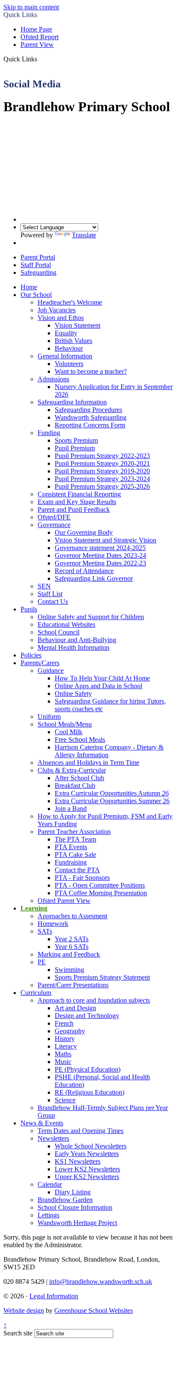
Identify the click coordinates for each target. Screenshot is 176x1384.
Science (65, 1100)
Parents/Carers (40, 662)
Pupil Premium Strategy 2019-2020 (102, 471)
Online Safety (73, 693)
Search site (17, 1333)
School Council (58, 632)
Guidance (51, 670)
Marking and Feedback (69, 954)
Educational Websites (66, 624)
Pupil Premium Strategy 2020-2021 (102, 463)
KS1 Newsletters (77, 1161)
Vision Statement (77, 325)
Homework (53, 923)
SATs (45, 931)
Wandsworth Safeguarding (90, 417)
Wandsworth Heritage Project (77, 1222)
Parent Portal (38, 257)
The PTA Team (75, 839)
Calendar (50, 1184)
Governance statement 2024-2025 (100, 547)
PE (42, 962)
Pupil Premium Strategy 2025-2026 (102, 486)
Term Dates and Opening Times (80, 1130)
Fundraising (71, 862)
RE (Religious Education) (89, 1092)
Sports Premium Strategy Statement (102, 977)
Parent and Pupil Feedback (74, 509)
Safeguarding (38, 272)
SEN (44, 586)
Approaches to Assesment (72, 916)
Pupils (29, 609)
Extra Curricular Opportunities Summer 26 (112, 800)
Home (29, 287)
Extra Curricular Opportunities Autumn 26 (112, 793)
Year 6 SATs (71, 946)
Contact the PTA (77, 870)
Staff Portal (36, 264)
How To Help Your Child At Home (102, 678)
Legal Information (53, 1296)
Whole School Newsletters (90, 1146)
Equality (66, 333)
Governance (54, 524)
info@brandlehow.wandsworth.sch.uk (100, 1281)
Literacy (66, 1046)
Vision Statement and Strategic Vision (105, 540)
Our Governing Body (84, 532)
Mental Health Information (73, 647)
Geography (70, 1031)
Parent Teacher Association (74, 831)
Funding (49, 432)
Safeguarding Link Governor (94, 578)
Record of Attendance (84, 570)
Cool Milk (68, 731)
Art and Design (75, 1008)
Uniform (49, 716)
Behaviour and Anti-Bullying (77, 639)
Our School (36, 294)
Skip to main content (31, 7)
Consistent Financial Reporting (79, 494)
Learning (34, 908)
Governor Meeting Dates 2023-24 (100, 555)
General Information (65, 356)
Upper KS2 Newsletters (87, 1176)
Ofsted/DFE (54, 517)
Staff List (50, 593)
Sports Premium (76, 440)
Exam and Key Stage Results (77, 501)
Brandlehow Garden (65, 1199)
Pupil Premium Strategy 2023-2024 (102, 478)
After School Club (79, 777)
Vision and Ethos (61, 317)
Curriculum (36, 992)
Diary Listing (73, 1192)
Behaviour (69, 348)
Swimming (69, 969)
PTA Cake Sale (75, 854)
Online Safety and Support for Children (91, 616)
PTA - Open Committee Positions (100, 885)
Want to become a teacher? (91, 371)
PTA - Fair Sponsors (82, 877)
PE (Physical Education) (87, 1069)
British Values (73, 340)
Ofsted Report (40, 36)
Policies (31, 655)
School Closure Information (75, 1207)
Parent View (37, 44)
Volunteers (69, 363)
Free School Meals (80, 739)
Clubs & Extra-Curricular (72, 770)
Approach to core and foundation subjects (94, 1000)
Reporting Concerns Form (90, 425)
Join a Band (71, 808)
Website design (23, 1310)
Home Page (36, 29)
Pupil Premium (75, 448)
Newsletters (53, 1138)
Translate (84, 235)
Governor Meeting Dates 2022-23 (100, 563)
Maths (63, 1054)
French (64, 1023)
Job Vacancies (57, 310)
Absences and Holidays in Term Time (88, 762)
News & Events (42, 1123)
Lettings (48, 1215)
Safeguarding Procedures (88, 409)
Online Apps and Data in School (98, 685)
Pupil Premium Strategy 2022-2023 (102, 455)
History (65, 1038)
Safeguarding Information (72, 402)
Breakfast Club (75, 785)
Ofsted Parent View (64, 900)
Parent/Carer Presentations (73, 985)
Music (63, 1061)
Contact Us (53, 601)
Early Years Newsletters (87, 1153)
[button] (40, 58)
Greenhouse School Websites (93, 1310)
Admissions (53, 379)
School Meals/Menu (65, 724)
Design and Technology (87, 1015)
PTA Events (71, 847)
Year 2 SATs (71, 939)
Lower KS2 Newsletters (87, 1169)
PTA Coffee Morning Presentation (101, 893)
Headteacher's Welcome (70, 302)
